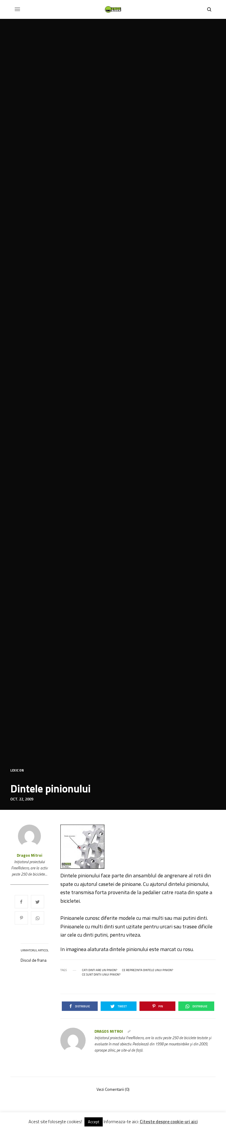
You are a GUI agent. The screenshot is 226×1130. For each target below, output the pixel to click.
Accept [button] (93, 1122)
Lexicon (17, 770)
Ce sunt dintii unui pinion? (101, 974)
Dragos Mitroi (29, 855)
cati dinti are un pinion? (99, 970)
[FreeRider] (113, 9)
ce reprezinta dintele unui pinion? (147, 970)
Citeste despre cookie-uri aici (169, 1122)
